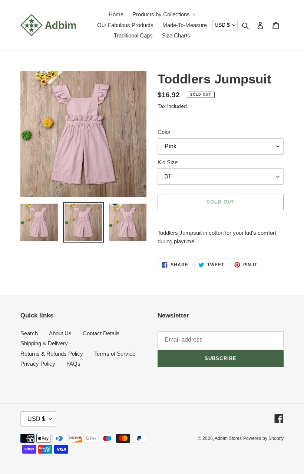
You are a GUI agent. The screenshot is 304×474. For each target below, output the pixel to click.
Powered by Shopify (263, 438)
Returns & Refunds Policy (51, 353)
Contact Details (101, 333)
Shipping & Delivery (44, 343)
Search (29, 333)
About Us (60, 333)
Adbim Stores (228, 438)
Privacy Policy (37, 364)
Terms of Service (114, 353)
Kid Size (168, 162)
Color (164, 132)
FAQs (73, 364)
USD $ (222, 25)
